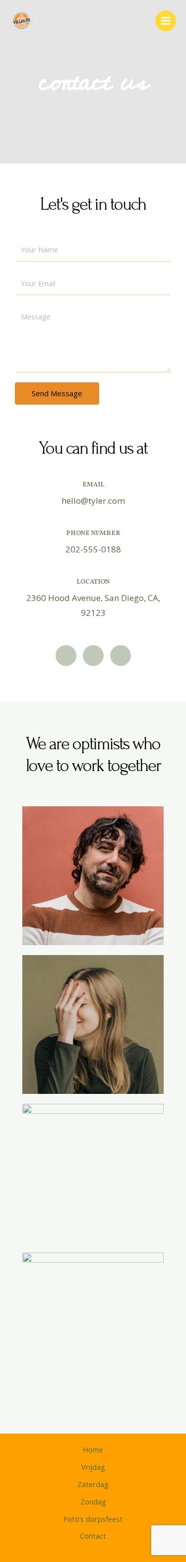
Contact (93, 1536)
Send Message (57, 393)
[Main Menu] (165, 20)
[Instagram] (93, 655)
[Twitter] (66, 655)
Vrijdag (93, 1467)
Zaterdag (93, 1484)
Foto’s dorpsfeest (93, 1519)
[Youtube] (120, 655)
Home (93, 1449)
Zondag (93, 1501)
